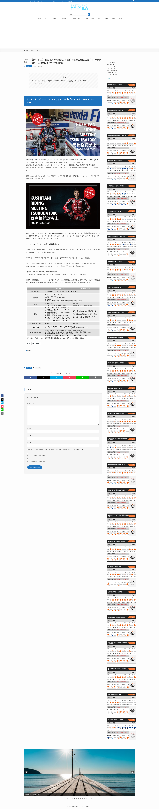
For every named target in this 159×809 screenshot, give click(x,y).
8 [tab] (82, 798)
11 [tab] (89, 798)
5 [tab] (76, 798)
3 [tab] (72, 798)
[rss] (131, 1)
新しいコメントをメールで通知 (36, 455)
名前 (29, 428)
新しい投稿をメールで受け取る (36, 461)
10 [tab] (86, 798)
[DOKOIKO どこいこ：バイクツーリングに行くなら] (79, 7)
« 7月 (108, 79)
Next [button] (132, 772)
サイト (29, 442)
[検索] (133, 1)
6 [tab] (78, 798)
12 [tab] (91, 798)
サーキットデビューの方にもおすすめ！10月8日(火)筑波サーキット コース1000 (61, 81)
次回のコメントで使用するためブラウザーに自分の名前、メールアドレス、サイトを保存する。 (57, 449)
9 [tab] (84, 798)
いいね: (40, 83)
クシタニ (38, 367)
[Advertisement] (79, 35)
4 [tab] (74, 798)
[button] (30, 377)
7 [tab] (80, 798)
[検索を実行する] (89, 14)
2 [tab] (69, 798)
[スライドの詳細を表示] (79, 772)
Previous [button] (26, 772)
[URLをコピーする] (95, 377)
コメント (30, 403)
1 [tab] (67, 798)
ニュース (29, 66)
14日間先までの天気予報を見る (121, 97)
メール (30, 435)
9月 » (114, 79)
